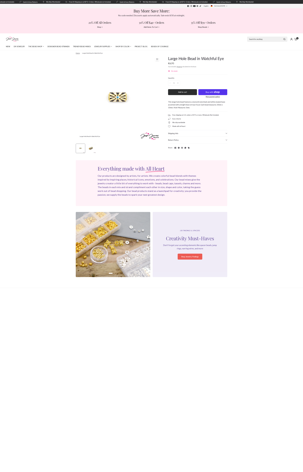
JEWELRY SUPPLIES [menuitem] (102, 46)
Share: (170, 147)
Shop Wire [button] (190, 258)
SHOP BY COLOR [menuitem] (122, 46)
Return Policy (173, 140)
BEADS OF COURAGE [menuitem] (160, 46)
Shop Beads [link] (202, 27)
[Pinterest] (197, 6)
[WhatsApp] (185, 147)
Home (78, 53)
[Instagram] (191, 6)
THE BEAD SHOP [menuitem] (35, 46)
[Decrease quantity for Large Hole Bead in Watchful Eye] (170, 83)
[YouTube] (194, 6)
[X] (178, 147)
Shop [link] (99, 27)
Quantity (171, 78)
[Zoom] (157, 59)
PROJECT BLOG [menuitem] (141, 46)
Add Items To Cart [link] (151, 27)
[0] (295, 39)
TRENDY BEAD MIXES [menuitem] (82, 46)
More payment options (213, 96)
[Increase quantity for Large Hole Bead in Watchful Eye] (178, 83)
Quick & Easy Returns (26, 2)
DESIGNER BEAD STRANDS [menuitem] (58, 46)
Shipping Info (173, 133)
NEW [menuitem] (8, 46)
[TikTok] (200, 6)
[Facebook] (188, 6)
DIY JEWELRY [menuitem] (19, 46)
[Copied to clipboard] (188, 147)
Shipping (179, 66)
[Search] (284, 39)
